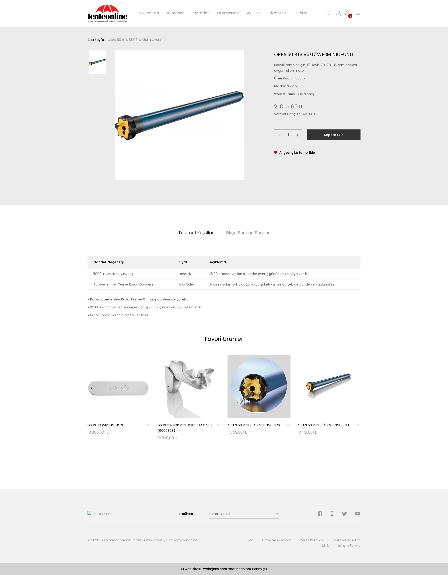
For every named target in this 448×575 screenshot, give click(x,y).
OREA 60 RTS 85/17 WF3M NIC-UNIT (135, 39)
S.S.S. (325, 545)
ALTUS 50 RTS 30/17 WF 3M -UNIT (324, 425)
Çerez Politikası (312, 540)
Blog (250, 540)
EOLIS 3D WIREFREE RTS (105, 425)
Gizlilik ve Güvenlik (276, 540)
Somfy (292, 86)
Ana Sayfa (96, 39)
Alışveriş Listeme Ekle (297, 152)
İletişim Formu (349, 545)
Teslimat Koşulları (196, 233)
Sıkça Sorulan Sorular (248, 233)
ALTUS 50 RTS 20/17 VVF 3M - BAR (254, 425)
